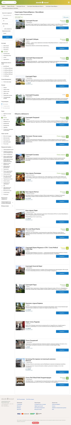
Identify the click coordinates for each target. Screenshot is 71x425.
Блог (53, 409)
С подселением (6, 106)
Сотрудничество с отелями (40, 404)
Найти (7, 37)
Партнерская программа (40, 407)
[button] (17, 24)
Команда (19, 407)
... (57, 62)
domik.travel (7, 399)
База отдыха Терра (32, 210)
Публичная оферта (56, 404)
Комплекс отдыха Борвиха (34, 303)
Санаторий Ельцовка (32, 95)
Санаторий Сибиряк (32, 39)
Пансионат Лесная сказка (34, 136)
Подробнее (61, 27)
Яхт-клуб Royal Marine (33, 229)
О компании (19, 404)
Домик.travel (42, 2)
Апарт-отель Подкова (33, 322)
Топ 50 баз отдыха (30, 399)
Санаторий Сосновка (32, 154)
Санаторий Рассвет (32, 20)
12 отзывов (63, 118)
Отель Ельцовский (32, 340)
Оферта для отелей (39, 406)
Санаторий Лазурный (32, 117)
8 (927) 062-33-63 (5, 402)
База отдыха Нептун (32, 192)
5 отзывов (63, 230)
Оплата (53, 406)
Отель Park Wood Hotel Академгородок (38, 377)
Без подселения (6, 108)
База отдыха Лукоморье (33, 173)
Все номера (5, 104)
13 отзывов (63, 285)
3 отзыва (63, 94)
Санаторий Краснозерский (34, 58)
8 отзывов (63, 137)
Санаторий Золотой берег (34, 266)
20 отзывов (63, 21)
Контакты (19, 406)
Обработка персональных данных (59, 407)
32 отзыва (63, 40)
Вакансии (19, 409)
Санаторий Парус (31, 76)
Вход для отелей (38, 409)
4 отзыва (63, 378)
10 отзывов (63, 174)
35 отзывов (63, 248)
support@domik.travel (5, 401)
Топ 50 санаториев (21, 399)
